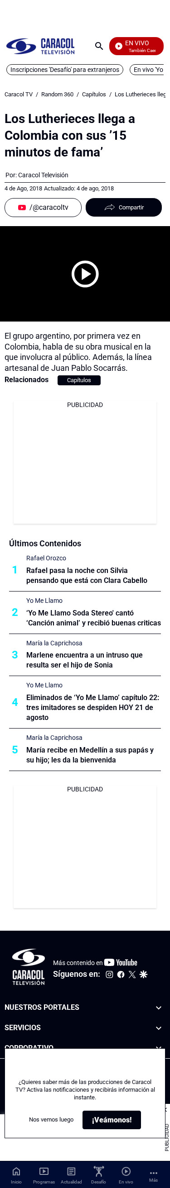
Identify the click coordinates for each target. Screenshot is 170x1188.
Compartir (131, 207)
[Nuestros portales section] (158, 1008)
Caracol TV (19, 94)
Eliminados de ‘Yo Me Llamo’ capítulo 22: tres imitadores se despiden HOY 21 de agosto (92, 707)
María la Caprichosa (54, 643)
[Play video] (85, 274)
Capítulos (94, 94)
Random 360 (57, 94)
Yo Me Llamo (44, 600)
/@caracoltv (48, 207)
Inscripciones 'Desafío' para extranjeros (64, 69)
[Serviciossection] (158, 1028)
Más (153, 1180)
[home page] (40, 46)
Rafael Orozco (46, 558)
